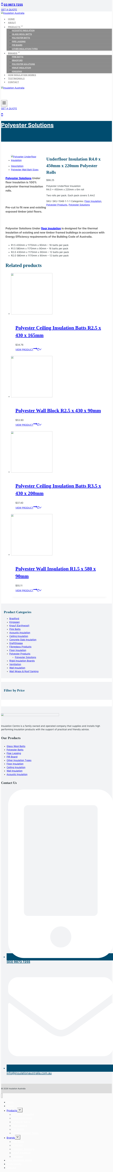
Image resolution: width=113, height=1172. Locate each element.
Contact (13, 82)
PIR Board (17, 45)
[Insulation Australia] (12, 13)
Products (12, 1110)
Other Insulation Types (25, 49)
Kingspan (17, 71)
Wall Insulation (14, 770)
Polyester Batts (21, 38)
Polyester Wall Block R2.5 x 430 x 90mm (58, 410)
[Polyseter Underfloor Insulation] (27, 160)
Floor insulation (92, 201)
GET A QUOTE (9, 9)
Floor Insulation (15, 763)
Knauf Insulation (21, 67)
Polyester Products (56, 204)
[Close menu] (2, 1095)
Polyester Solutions (23, 64)
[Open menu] (4, 103)
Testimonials (16, 78)
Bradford (17, 60)
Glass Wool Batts (22, 34)
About (12, 22)
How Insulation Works (22, 75)
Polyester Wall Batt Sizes (24, 169)
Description (17, 166)
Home (11, 19)
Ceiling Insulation (16, 767)
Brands (11, 1137)
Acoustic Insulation (23, 30)
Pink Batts (17, 57)
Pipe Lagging (18, 41)
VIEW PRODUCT (24, 349)
